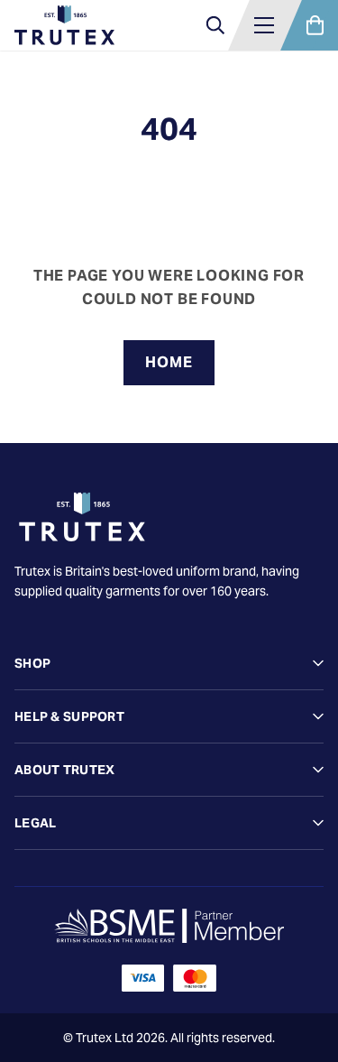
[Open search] (215, 25)
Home (168, 362)
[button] (264, 25)
